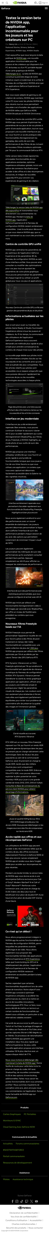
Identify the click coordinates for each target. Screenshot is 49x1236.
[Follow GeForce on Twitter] (31, 1201)
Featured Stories (13, 47)
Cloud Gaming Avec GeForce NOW (19, 1127)
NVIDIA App (21, 50)
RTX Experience (33, 959)
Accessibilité (36, 1220)
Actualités (8, 1143)
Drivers (24, 47)
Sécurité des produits (16, 1228)
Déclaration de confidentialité (24, 1213)
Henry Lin (13, 44)
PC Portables (30, 1114)
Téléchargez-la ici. (13, 74)
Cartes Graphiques (12, 1114)
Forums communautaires (27, 1143)
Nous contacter (36, 1228)
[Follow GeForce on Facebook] (12, 1201)
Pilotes (6, 1179)
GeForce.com (11, 1097)
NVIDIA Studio (33, 50)
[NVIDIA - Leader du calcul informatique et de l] (20, 2)
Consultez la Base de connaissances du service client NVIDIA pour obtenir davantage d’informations (23, 789)
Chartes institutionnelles (23, 1224)
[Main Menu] (2, 3)
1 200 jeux (34, 648)
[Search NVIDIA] (7, 2)
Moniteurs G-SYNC (12, 1120)
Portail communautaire (14, 1156)
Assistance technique (23, 1179)
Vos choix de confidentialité (24, 1216)
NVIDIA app (21, 58)
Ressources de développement (17, 1162)
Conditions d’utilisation (16, 1220)
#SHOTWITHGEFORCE (13, 1150)
